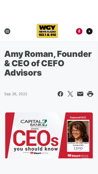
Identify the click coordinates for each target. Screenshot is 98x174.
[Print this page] (90, 94)
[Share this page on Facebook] (60, 94)
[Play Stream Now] (89, 31)
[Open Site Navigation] (7, 31)
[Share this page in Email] (80, 94)
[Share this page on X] (70, 94)
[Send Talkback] (79, 31)
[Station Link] (47, 31)
